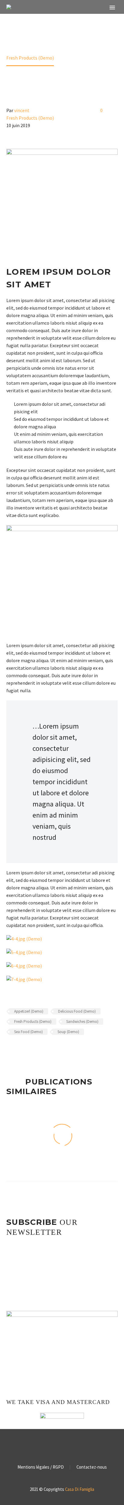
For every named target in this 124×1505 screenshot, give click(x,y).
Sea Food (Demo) (28, 1031)
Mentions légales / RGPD (40, 1467)
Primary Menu (112, 7)
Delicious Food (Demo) (77, 1011)
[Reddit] (53, 1049)
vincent (21, 110)
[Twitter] (19, 1049)
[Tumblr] (36, 1049)
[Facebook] (10, 1049)
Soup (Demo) (68, 1031)
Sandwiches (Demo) (82, 1021)
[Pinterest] (27, 1049)
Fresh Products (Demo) (30, 118)
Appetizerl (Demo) (28, 1011)
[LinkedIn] (45, 1049)
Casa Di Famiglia (79, 1489)
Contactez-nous (91, 1467)
